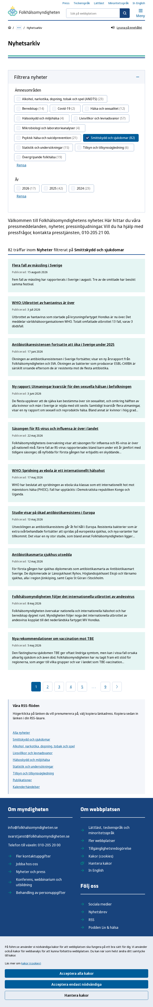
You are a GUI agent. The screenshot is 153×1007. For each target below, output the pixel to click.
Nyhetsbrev (97, 911)
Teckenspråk (82, 3)
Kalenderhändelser (26, 787)
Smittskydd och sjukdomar (31, 739)
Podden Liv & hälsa (103, 927)
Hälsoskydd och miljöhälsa (31, 760)
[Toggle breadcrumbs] (19, 27)
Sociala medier (100, 904)
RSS (91, 919)
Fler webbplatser (101, 840)
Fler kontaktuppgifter (33, 856)
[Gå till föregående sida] (117, 686)
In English (139, 3)
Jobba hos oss (27, 863)
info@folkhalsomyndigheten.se (33, 827)
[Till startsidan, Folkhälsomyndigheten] (34, 11)
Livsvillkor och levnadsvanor (33, 753)
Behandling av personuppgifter (41, 892)
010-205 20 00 (49, 845)
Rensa (21, 165)
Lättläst (99, 3)
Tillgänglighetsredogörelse (109, 848)
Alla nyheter (21, 732)
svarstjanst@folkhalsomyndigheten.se (39, 836)
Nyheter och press (30, 871)
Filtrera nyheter (30, 77)
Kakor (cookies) (100, 856)
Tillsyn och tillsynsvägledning (33, 773)
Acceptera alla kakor (77, 973)
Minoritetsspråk (118, 3)
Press (66, 3)
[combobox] (98, 13)
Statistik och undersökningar (33, 766)
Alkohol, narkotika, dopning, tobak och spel (44, 746)
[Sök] (125, 13)
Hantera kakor (76, 995)
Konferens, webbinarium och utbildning (39, 882)
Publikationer (22, 780)
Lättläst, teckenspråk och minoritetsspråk (108, 830)
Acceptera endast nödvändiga (76, 984)
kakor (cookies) (31, 963)
